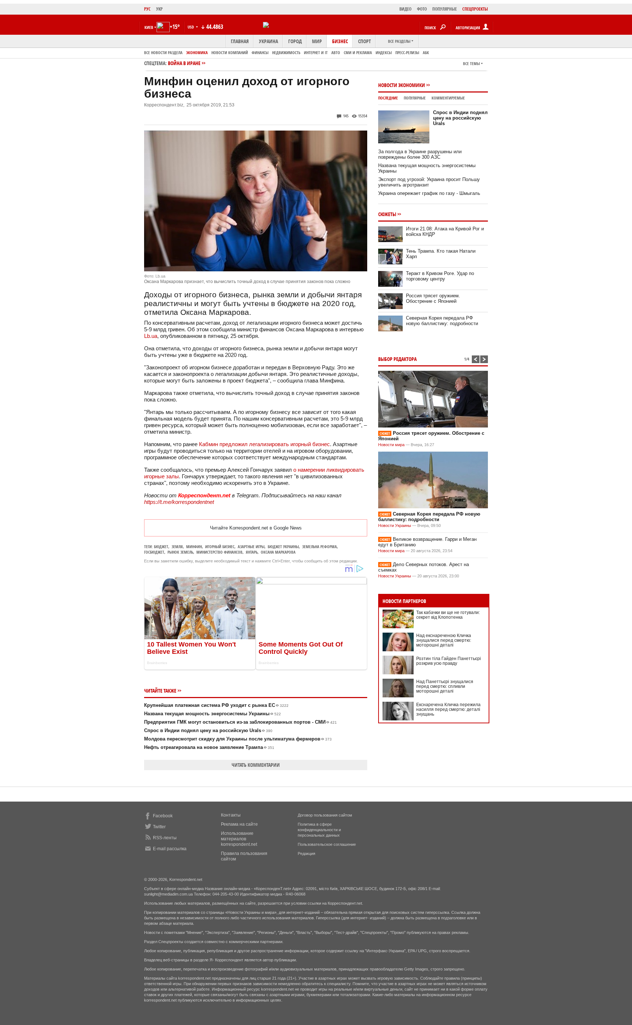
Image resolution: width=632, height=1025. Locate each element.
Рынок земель (180, 552)
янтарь (251, 552)
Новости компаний (229, 52)
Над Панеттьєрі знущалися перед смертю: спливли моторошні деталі (444, 686)
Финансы (260, 52)
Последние (388, 98)
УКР (159, 9)
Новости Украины (394, 525)
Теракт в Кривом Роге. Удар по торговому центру (440, 276)
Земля (177, 546)
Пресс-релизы (407, 52)
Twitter (159, 826)
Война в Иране (184, 63)
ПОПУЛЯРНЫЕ (444, 9)
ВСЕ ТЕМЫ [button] (471, 63)
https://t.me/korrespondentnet (179, 502)
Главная (240, 41)
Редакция (306, 853)
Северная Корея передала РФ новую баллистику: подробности (442, 320)
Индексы (384, 52)
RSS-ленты (165, 837)
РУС (147, 9)
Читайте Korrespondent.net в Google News (256, 528)
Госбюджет (154, 552)
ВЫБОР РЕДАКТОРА (397, 358)
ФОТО (422, 9)
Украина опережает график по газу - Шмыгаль (429, 193)
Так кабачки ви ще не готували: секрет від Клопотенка (448, 615)
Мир (317, 41)
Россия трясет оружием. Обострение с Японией (433, 298)
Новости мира (391, 444)
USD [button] (191, 27)
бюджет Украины (283, 546)
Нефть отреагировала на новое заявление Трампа (209, 747)
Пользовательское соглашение (327, 844)
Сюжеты (387, 214)
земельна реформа (319, 546)
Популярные (415, 98)
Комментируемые (448, 98)
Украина (268, 41)
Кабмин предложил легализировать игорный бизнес (264, 444)
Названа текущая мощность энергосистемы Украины (212, 713)
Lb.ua (150, 336)
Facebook (163, 815)
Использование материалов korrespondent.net (239, 839)
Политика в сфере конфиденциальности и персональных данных (319, 829)
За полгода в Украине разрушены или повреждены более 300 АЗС (420, 154)
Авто (335, 52)
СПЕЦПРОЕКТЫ (475, 9)
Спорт (364, 41)
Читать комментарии (256, 764)
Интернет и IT (316, 52)
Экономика (197, 52)
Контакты (231, 815)
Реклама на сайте (239, 824)
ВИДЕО (405, 9)
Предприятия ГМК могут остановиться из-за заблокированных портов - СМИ (240, 722)
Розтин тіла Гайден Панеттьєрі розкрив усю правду (448, 661)
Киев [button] (148, 27)
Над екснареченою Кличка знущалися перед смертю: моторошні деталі (443, 640)
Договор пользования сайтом (325, 815)
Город (295, 41)
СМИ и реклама (358, 52)
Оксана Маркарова (278, 552)
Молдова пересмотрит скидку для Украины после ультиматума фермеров (238, 739)
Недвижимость (286, 52)
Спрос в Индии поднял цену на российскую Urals (208, 730)
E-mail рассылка (170, 848)
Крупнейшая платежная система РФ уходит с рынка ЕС (216, 705)
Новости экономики (401, 85)
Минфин (194, 546)
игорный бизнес (219, 546)
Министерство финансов (219, 552)
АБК (426, 52)
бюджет (161, 546)
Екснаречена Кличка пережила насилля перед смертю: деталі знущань (448, 709)
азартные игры (251, 546)
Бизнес (340, 41)
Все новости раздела (163, 52)
